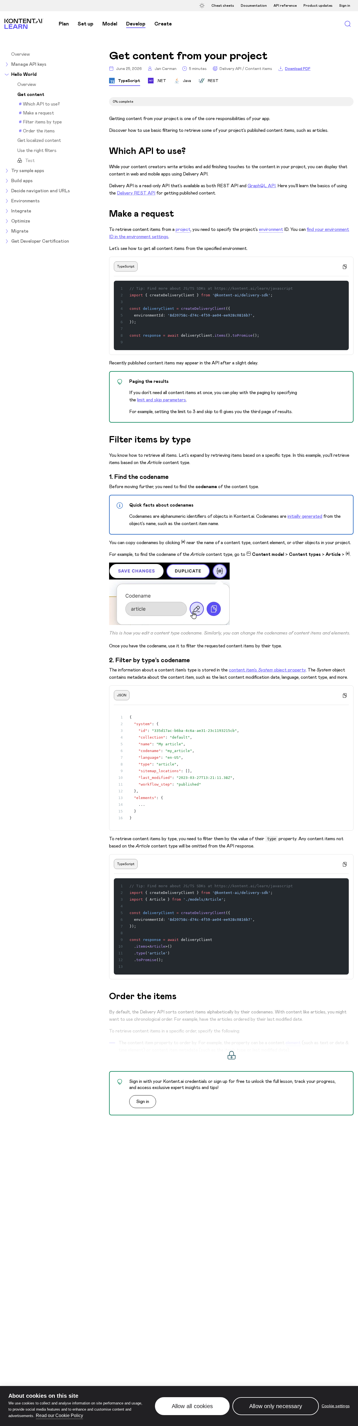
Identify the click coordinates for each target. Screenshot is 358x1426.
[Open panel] (202, 5)
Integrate (21, 211)
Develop (135, 23)
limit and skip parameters (161, 400)
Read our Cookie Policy (59, 1415)
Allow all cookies (192, 1406)
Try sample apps (27, 171)
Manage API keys (28, 64)
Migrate (19, 231)
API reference (285, 5)
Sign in (344, 5)
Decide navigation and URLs (40, 191)
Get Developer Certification (40, 241)
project (183, 229)
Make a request (38, 113)
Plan (64, 23)
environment (271, 229)
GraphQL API (261, 186)
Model (109, 23)
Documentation (254, 5)
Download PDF (297, 68)
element (293, 1043)
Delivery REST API (136, 193)
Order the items (39, 131)
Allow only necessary (275, 1406)
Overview (20, 54)
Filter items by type (42, 122)
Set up (85, 23)
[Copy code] (345, 266)
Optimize (20, 221)
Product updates (318, 5)
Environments (25, 201)
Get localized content (39, 140)
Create (163, 23)
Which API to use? (41, 104)
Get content (30, 94)
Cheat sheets (222, 5)
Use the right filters (36, 150)
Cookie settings (336, 1406)
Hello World (24, 74)
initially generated (305, 516)
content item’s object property (267, 670)
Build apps (22, 181)
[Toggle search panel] (347, 24)
